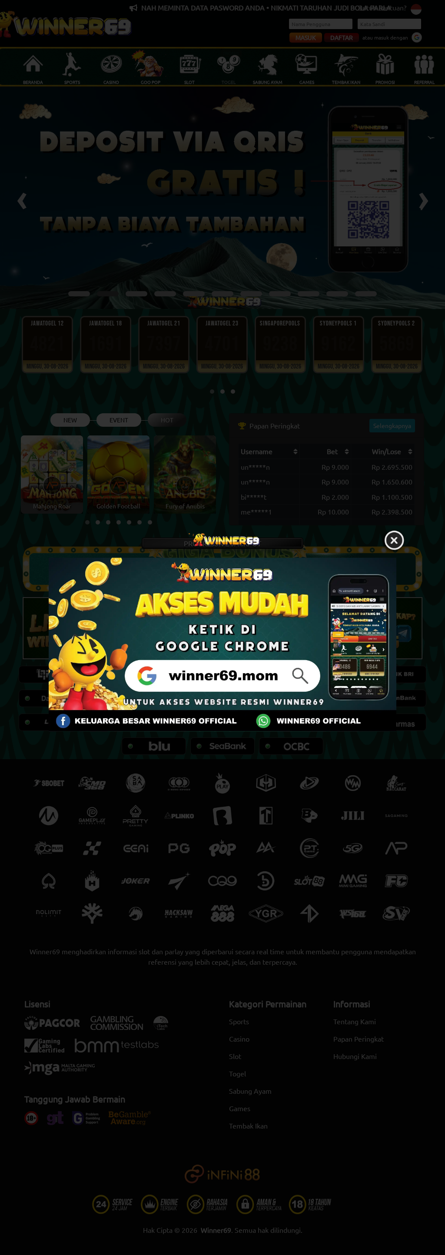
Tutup (394, 541)
